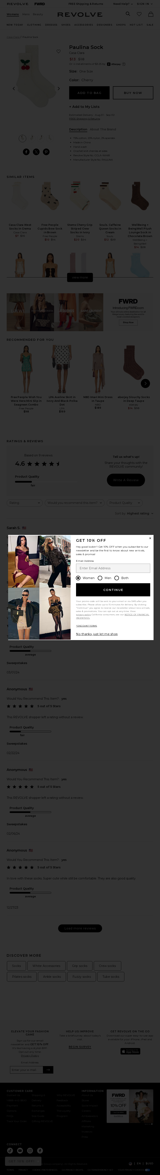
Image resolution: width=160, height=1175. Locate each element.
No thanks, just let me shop (97, 634)
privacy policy (83, 614)
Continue (113, 590)
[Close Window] (150, 538)
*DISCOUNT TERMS (86, 625)
